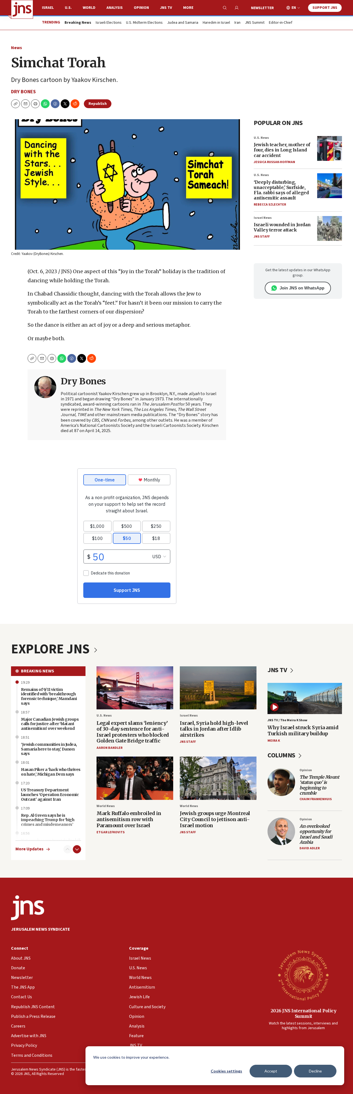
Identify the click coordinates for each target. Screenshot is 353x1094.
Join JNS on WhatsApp (302, 288)
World (89, 7)
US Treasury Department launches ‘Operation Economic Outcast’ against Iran (50, 794)
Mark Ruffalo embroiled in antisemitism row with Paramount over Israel (129, 819)
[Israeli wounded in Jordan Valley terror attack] (329, 228)
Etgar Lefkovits (111, 832)
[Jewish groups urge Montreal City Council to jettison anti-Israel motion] (218, 778)
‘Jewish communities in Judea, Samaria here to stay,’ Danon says (49, 749)
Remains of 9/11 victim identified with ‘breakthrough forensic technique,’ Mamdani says (49, 696)
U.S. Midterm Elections (144, 22)
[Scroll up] (67, 849)
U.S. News (261, 137)
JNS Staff (262, 236)
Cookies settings (226, 1071)
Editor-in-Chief (280, 22)
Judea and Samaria (182, 22)
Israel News (263, 217)
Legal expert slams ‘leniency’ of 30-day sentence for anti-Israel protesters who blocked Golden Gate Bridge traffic (133, 732)
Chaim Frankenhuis (315, 799)
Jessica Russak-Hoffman (274, 162)
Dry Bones (23, 91)
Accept (270, 1071)
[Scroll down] (77, 849)
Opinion (141, 7)
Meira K (274, 740)
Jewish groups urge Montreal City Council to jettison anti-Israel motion (215, 819)
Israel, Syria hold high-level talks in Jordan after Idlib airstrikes (214, 729)
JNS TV (166, 7)
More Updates (29, 849)
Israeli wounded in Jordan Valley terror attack (282, 227)
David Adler (309, 848)
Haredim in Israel (216, 22)
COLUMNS (282, 755)
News (16, 48)
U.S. (68, 7)
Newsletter (262, 8)
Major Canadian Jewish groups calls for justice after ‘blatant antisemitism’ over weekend (50, 724)
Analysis (114, 7)
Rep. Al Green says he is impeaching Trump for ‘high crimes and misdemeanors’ (47, 820)
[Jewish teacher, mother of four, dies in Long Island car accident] (329, 148)
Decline (315, 1071)
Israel (48, 7)
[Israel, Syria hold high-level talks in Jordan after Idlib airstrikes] (218, 688)
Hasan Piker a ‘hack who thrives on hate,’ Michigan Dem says (51, 772)
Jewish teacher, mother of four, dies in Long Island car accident (282, 150)
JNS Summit (254, 22)
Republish (98, 104)
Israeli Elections (109, 22)
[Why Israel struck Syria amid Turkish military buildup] (305, 698)
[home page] (22, 9)
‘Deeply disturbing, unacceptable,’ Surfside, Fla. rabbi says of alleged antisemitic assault (281, 190)
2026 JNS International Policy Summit (303, 1013)
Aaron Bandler (109, 748)
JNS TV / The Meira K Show (287, 720)
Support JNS (324, 7)
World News (106, 806)
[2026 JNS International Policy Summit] (303, 975)
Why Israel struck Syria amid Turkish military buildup (303, 730)
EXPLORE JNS (51, 649)
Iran (237, 22)
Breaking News (37, 671)
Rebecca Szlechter (270, 204)
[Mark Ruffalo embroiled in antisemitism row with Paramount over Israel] (135, 778)
